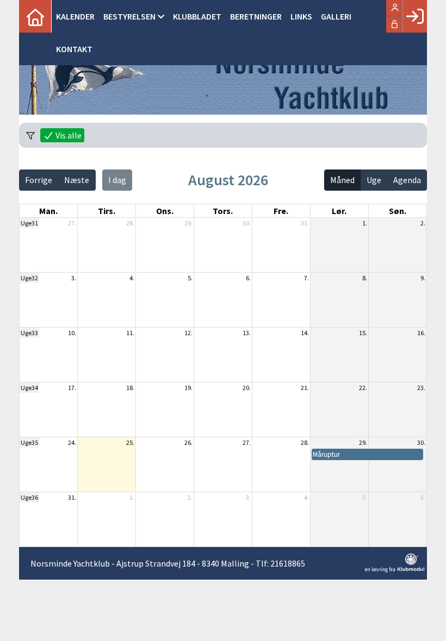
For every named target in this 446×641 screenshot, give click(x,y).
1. (364, 223)
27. (72, 223)
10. (72, 333)
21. (305, 388)
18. (130, 388)
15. (363, 333)
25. (130, 442)
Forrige (38, 179)
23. (421, 388)
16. (421, 333)
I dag (117, 179)
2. (422, 223)
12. (188, 333)
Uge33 (29, 333)
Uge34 (29, 388)
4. (131, 278)
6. (248, 278)
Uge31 (29, 223)
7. (306, 278)
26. (188, 442)
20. (247, 388)
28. (130, 223)
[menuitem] (35, 16)
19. (188, 388)
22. (363, 388)
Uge (374, 179)
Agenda (407, 179)
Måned (342, 179)
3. (73, 278)
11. (130, 333)
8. (364, 278)
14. (305, 333)
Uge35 (29, 442)
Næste (76, 179)
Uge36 (29, 497)
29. (188, 223)
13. (247, 333)
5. (190, 278)
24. (72, 442)
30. (247, 223)
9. (422, 278)
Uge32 (29, 278)
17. (72, 388)
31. (305, 223)
